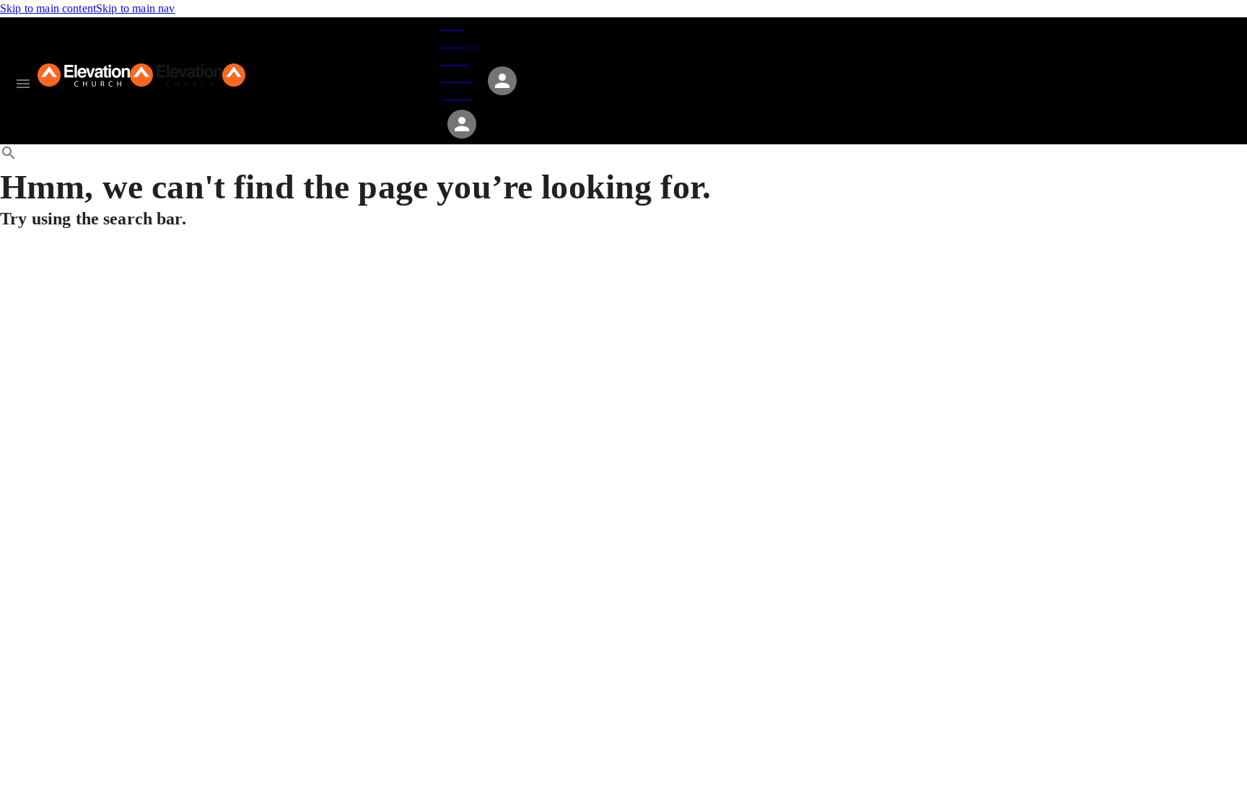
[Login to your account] (462, 124)
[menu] (23, 83)
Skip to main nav (135, 8)
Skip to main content (48, 8)
